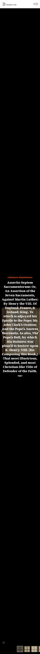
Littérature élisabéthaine (20, 277)
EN (34, 4)
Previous (3, 331)
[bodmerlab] (9, 4)
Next (38, 331)
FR (37, 4)
